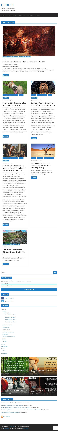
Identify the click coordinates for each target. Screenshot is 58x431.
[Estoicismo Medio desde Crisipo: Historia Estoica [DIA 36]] (15, 236)
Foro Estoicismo (12, 15)
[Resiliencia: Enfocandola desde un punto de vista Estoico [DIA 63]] (43, 150)
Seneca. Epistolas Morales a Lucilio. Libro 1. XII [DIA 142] (43, 391)
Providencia (5, 334)
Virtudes (17, 244)
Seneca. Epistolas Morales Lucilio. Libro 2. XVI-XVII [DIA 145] (14, 371)
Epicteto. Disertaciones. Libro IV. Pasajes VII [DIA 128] (24, 62)
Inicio (3, 15)
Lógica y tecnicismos (7, 325)
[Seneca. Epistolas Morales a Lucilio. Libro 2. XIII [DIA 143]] (15, 386)
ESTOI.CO (7, 5)
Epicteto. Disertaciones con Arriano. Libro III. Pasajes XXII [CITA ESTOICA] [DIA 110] (14, 168)
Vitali (12, 59)
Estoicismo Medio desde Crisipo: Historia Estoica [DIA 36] (14, 251)
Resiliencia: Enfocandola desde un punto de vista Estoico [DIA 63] (41, 165)
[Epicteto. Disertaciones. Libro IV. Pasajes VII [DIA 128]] (29, 41)
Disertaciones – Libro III (10, 319)
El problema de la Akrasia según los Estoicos (11, 403)
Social (4, 350)
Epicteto (21, 15)
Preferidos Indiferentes (8, 332)
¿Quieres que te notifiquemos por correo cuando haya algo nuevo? (17, 281)
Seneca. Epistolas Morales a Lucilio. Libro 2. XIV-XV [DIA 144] (42, 371)
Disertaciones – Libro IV (13, 56)
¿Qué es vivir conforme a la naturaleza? (10, 412)
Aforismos (5, 56)
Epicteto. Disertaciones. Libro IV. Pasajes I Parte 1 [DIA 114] (43, 104)
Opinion (3, 348)
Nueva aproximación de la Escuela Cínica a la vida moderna (15, 407)
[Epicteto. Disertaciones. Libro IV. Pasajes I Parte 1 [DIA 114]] (43, 87)
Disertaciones (7, 313)
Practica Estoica (6, 329)
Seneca (4, 339)
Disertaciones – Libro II (10, 317)
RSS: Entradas (6, 416)
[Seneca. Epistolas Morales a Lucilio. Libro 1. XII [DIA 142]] (43, 386)
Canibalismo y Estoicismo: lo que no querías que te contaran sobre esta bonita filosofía (21, 410)
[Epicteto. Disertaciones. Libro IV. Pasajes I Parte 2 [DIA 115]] (15, 87)
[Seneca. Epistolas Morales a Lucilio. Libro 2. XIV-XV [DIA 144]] (43, 366)
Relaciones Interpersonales (9, 336)
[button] (24, 15)
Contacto (30, 15)
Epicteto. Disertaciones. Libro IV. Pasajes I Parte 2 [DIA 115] (14, 104)
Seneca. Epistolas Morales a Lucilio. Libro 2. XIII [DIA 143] (14, 391)
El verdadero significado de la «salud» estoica (12, 405)
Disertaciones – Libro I (10, 315)
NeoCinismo (38, 15)
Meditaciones (27, 56)
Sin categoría (4, 353)
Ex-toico (3, 344)
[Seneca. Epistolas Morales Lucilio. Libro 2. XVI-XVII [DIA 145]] (15, 366)
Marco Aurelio (6, 327)
